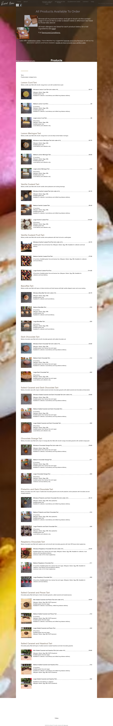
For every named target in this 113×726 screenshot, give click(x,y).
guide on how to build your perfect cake (71, 43)
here (53, 29)
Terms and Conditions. (51, 33)
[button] (47, 2)
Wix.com (66, 725)
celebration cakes (34, 41)
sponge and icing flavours (73, 41)
